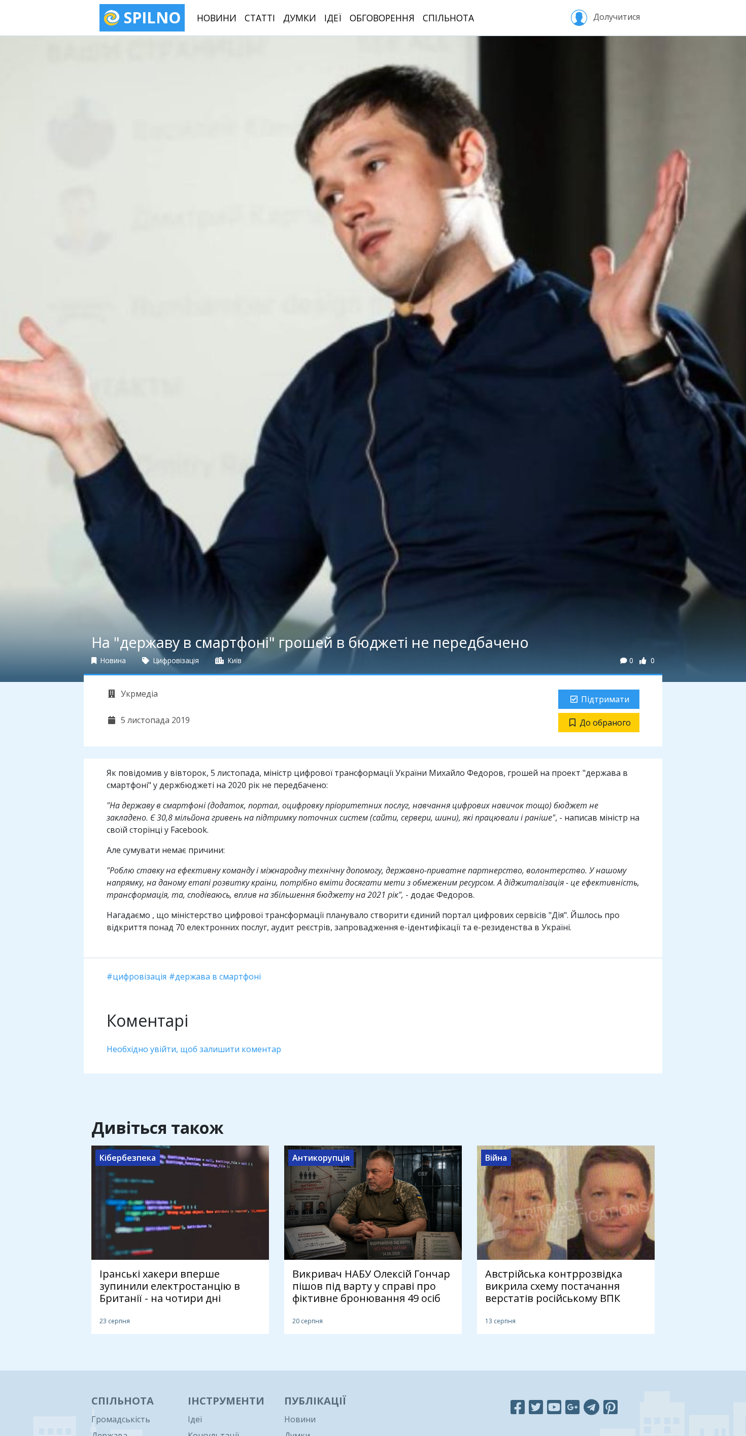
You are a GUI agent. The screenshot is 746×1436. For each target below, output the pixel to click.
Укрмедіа (138, 693)
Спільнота (448, 18)
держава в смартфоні (218, 976)
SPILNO (150, 17)
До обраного (605, 722)
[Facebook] (518, 1407)
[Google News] (572, 1407)
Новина (112, 660)
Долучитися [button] (615, 16)
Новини (216, 18)
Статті (260, 18)
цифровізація (139, 976)
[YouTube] (554, 1407)
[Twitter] (536, 1407)
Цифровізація (175, 660)
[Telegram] (591, 1407)
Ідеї (333, 18)
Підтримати (605, 699)
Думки (299, 18)
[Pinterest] (610, 1407)
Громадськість (120, 1419)
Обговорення (382, 18)
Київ (234, 660)
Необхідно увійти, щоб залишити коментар (194, 1049)
